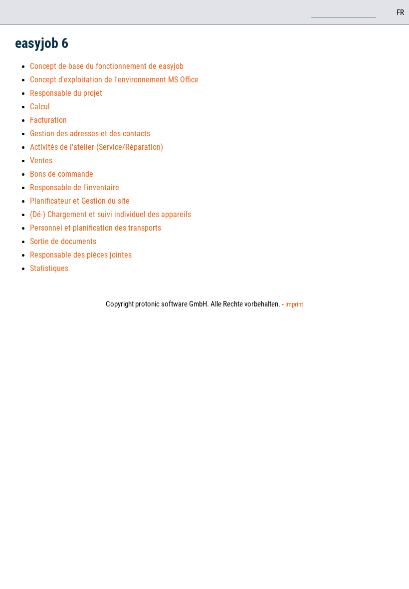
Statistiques (49, 268)
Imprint (294, 304)
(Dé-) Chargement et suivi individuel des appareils (110, 214)
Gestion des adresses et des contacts (90, 133)
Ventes (41, 160)
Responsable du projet (66, 93)
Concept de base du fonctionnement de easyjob (107, 66)
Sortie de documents (63, 241)
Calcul (40, 106)
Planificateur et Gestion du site (80, 201)
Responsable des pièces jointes (81, 255)
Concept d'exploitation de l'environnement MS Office (114, 79)
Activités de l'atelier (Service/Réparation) (96, 147)
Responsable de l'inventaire (74, 187)
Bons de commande (61, 174)
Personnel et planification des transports (95, 228)
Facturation (48, 120)
